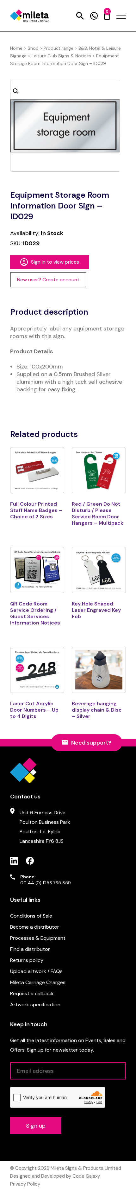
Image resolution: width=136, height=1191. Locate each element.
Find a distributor (30, 949)
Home (16, 48)
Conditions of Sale (31, 915)
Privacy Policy (25, 1184)
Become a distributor (34, 927)
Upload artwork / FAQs (36, 971)
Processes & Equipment (37, 938)
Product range (58, 48)
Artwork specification (35, 1004)
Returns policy (26, 960)
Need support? (91, 742)
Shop (33, 48)
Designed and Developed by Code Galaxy (55, 1176)
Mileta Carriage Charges (37, 982)
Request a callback (32, 993)
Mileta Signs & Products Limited (86, 1168)
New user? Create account (48, 279)
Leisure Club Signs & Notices (61, 56)
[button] (16, 91)
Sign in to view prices (55, 262)
